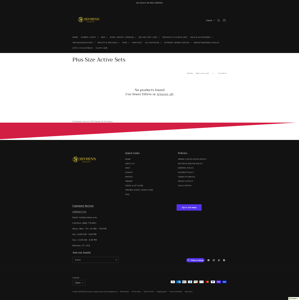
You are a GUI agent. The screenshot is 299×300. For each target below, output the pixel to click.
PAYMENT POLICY (186, 172)
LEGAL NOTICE (184, 186)
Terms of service (149, 291)
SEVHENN (81, 292)
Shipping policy (162, 291)
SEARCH (129, 172)
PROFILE (129, 177)
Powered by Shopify (92, 292)
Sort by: (190, 73)
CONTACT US (79, 212)
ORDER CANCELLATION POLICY (192, 159)
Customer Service (83, 206)
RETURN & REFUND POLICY (190, 164)
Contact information (175, 291)
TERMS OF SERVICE (186, 177)
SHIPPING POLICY (186, 168)
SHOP (127, 168)
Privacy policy (136, 291)
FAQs (127, 194)
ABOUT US (130, 164)
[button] (89, 37)
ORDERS (129, 181)
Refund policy (124, 291)
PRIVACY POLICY (185, 181)
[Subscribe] (116, 260)
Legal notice (188, 291)
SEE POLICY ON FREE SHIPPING (149, 3)
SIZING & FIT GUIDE (134, 186)
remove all (165, 94)
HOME (128, 159)
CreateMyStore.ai (111, 292)
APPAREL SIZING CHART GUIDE (139, 190)
